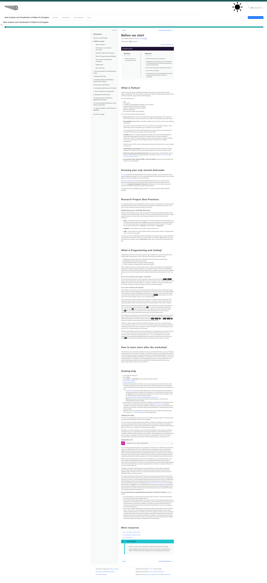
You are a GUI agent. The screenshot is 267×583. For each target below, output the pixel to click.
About (105, 574)
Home (124, 30)
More (88, 17)
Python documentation (129, 380)
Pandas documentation (129, 382)
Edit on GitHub (99, 571)
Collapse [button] (114, 30)
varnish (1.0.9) (167, 574)
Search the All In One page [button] (255, 17)
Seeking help (99, 64)
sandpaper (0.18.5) (146, 574)
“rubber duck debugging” (138, 412)
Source (113, 571)
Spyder (123, 184)
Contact (101, 574)
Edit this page (141, 38)
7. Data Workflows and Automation (103, 91)
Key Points (55, 17)
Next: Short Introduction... (165, 30)
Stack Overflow (164, 154)
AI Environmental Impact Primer (158, 482)
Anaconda (124, 174)
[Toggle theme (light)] (238, 7)
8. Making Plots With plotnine (101, 94)
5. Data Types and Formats (101, 85)
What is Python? (100, 44)
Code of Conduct (114, 569)
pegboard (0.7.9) (156, 574)
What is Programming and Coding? (106, 56)
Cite (97, 574)
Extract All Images (78, 17)
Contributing (107, 571)
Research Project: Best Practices (105, 53)
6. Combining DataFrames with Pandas (104, 88)
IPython (143, 296)
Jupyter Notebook (127, 180)
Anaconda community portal (130, 156)
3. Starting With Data (99, 76)
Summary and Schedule (100, 38)
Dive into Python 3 (128, 537)
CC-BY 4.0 (151, 569)
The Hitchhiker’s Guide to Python (131, 535)
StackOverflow (129, 390)
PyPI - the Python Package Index (131, 532)
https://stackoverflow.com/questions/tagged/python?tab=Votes (142, 397)
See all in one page (98, 114)
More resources (100, 68)
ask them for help (158, 404)
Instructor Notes (66, 17)
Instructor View (257, 7)
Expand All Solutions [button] (166, 44)
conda (148, 188)
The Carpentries (160, 571)
